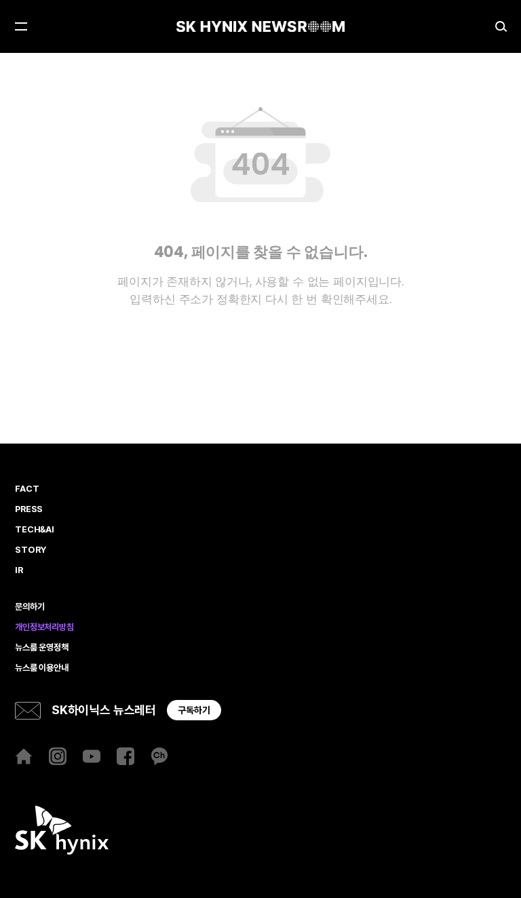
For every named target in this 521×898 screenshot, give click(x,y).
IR (19, 570)
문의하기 (29, 607)
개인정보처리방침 (44, 627)
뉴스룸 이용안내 (42, 668)
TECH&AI (34, 529)
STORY (30, 550)
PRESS (29, 509)
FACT (27, 489)
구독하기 (194, 710)
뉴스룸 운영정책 (42, 647)
